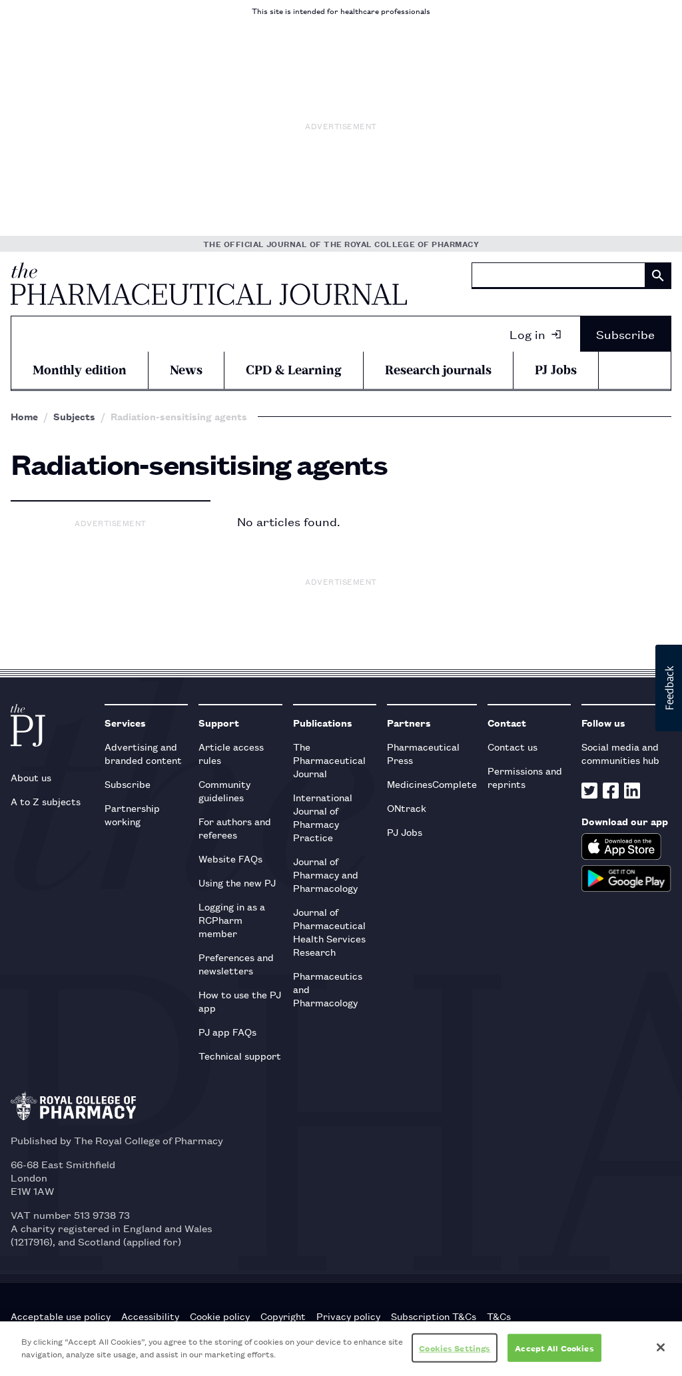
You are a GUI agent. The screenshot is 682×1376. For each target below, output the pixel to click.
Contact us (512, 746)
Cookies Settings (454, 1347)
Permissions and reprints (525, 777)
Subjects (74, 416)
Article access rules (231, 753)
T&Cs (499, 1316)
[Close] (660, 1347)
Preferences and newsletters (236, 963)
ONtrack (406, 808)
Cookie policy (220, 1316)
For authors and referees (234, 827)
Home (24, 416)
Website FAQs (230, 858)
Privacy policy (348, 1316)
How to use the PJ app (239, 1000)
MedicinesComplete (432, 784)
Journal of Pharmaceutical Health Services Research (329, 931)
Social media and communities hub (620, 753)
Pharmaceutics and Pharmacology (327, 988)
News (186, 370)
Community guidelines (224, 790)
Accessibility (150, 1316)
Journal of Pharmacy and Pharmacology (325, 874)
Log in (527, 334)
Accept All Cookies (554, 1347)
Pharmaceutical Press (423, 753)
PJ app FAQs (227, 1031)
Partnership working (132, 814)
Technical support (239, 1055)
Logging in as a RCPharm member (231, 919)
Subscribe (625, 334)
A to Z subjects (46, 801)
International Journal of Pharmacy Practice (322, 817)
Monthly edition (80, 370)
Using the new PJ (237, 882)
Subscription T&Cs (433, 1316)
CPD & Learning (294, 370)
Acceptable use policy (61, 1316)
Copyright (283, 1316)
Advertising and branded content (143, 753)
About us (31, 777)
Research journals (438, 370)
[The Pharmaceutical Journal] (209, 283)
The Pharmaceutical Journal (329, 759)
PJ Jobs (556, 370)
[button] (668, 688)
